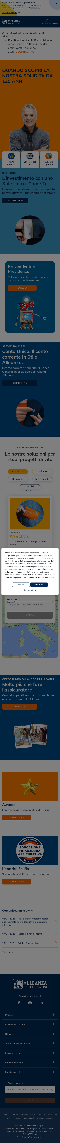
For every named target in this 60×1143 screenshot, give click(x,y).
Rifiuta (21, 584)
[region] (29, 571)
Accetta (39, 584)
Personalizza (30, 590)
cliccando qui (48, 569)
